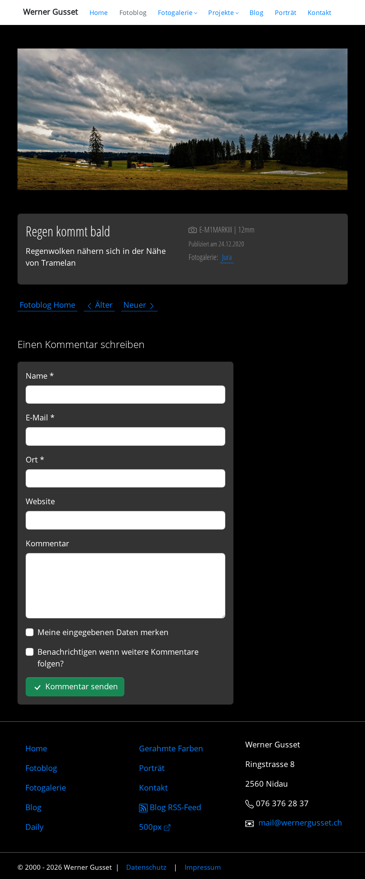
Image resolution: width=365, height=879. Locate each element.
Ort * (35, 459)
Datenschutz (146, 867)
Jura (227, 256)
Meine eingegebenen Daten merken (103, 632)
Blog (33, 807)
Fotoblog (41, 767)
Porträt (152, 767)
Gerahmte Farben (171, 748)
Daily (34, 826)
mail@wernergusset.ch (300, 822)
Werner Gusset (50, 11)
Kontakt (153, 787)
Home (36, 748)
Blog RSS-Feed (174, 807)
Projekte (220, 12)
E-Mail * (40, 417)
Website (40, 501)
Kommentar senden (80, 686)
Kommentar (47, 543)
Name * (40, 375)
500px (151, 826)
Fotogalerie (175, 12)
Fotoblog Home (47, 305)
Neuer (135, 305)
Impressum (203, 867)
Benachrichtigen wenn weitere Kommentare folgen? (118, 657)
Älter (103, 305)
